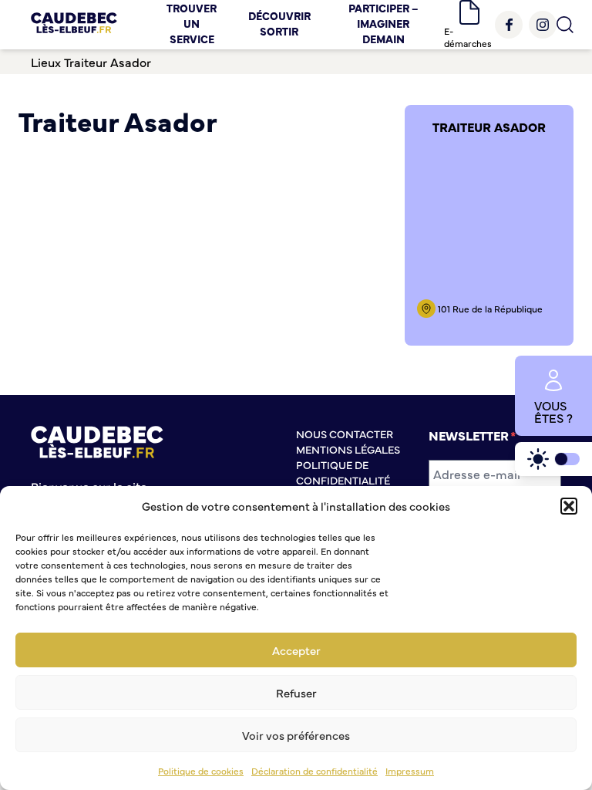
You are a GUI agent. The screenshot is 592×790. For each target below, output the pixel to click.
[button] (569, 506)
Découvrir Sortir (279, 23)
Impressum (409, 771)
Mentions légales (348, 449)
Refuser (296, 692)
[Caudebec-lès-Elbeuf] (74, 24)
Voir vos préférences (296, 735)
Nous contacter (344, 433)
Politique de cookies (201, 771)
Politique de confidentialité (343, 472)
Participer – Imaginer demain (383, 23)
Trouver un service (191, 23)
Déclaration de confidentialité (314, 771)
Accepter (296, 650)
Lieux (46, 61)
